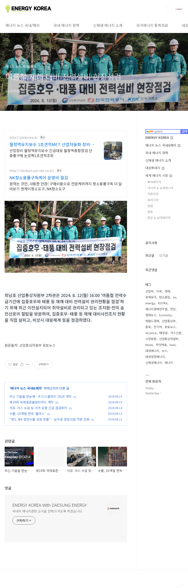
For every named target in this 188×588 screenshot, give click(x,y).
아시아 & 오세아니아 (160, 188)
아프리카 (152, 194)
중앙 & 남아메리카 (159, 217)
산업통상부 (169, 321)
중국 (148, 327)
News (149, 345)
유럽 (150, 206)
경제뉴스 (150, 315)
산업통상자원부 (168, 339)
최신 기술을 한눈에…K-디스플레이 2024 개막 (40, 396)
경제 (167, 291)
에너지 (169, 362)
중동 (150, 212)
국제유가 (150, 297)
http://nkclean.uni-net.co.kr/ (31, 171)
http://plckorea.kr (23, 137)
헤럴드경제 (152, 321)
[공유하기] (22, 364)
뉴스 (164, 350)
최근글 (149, 255)
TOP (178, 584)
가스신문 (175, 333)
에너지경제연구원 (156, 309)
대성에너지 (152, 350)
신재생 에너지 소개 (107, 25)
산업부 (149, 291)
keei (173, 345)
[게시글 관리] (27, 364)
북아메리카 (154, 182)
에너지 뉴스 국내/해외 (23, 25)
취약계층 (161, 345)
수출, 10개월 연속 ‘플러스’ (27, 413)
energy (150, 303)
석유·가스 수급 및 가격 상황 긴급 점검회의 (38, 408)
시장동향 (150, 339)
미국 (159, 291)
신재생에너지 (153, 362)
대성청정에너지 (155, 356)
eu (174, 297)
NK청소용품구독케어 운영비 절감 (38, 177)
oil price (151, 333)
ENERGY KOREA (157, 137)
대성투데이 (153, 168)
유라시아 (152, 200)
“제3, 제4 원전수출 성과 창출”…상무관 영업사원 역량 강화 (49, 419)
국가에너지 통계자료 (152, 25)
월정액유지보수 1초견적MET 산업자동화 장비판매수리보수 (51, 144)
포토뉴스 (170, 327)
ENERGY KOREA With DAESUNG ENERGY (49, 505)
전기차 (158, 327)
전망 (173, 309)
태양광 (163, 333)
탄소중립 (164, 297)
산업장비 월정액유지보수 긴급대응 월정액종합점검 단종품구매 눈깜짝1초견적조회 (50, 153)
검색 (168, 9)
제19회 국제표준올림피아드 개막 (31, 402)
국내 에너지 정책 (66, 25)
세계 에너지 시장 (157, 175)
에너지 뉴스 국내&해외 (26, 388)
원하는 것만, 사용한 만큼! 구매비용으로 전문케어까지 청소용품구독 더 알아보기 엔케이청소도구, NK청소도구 (65, 186)
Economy (165, 315)
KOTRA (162, 303)
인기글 (163, 255)
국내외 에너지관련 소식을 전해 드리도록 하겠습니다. (47, 511)
